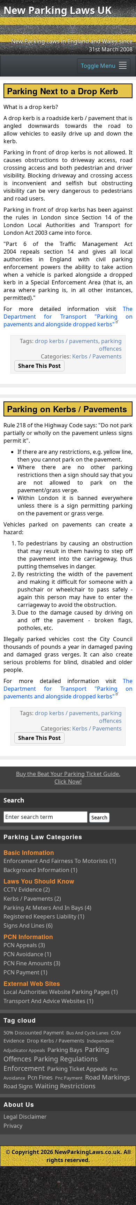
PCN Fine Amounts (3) (31, 963)
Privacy (12, 1126)
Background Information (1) (40, 870)
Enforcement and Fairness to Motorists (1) (59, 861)
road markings (107, 1077)
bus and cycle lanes (87, 1033)
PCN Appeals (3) (24, 945)
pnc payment (69, 1078)
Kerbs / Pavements (97, 356)
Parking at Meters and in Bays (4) (47, 908)
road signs (18, 1086)
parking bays (64, 1050)
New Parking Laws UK (57, 10)
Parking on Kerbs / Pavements (67, 409)
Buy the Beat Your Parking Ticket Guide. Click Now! (68, 778)
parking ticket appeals (77, 1069)
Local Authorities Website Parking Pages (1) (60, 992)
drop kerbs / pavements (66, 341)
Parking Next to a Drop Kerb (62, 91)
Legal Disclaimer (25, 1116)
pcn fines (40, 1077)
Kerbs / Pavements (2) (32, 898)
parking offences (110, 345)
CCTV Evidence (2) (26, 889)
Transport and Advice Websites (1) (48, 1001)
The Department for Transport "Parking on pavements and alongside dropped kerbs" (68, 316)
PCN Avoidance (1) (27, 954)
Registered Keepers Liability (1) (43, 916)
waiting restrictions (65, 1086)
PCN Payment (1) (25, 972)
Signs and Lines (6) (28, 925)
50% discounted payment (33, 1032)
